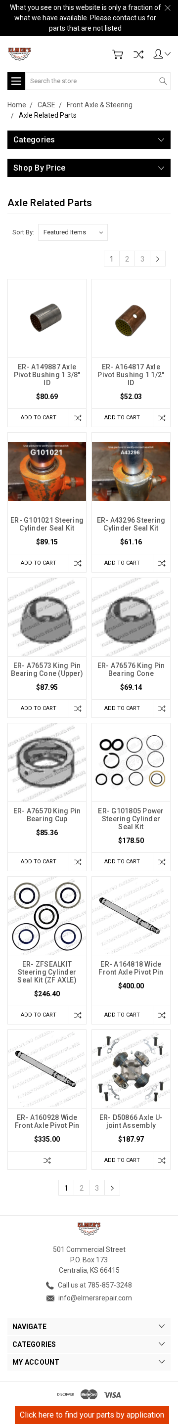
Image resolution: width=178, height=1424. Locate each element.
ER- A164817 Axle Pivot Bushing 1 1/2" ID (130, 375)
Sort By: (23, 232)
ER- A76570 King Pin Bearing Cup (47, 815)
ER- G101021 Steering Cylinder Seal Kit (47, 524)
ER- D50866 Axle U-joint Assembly (131, 1121)
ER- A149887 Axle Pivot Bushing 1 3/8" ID (47, 375)
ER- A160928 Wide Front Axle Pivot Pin (47, 1121)
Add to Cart (38, 417)
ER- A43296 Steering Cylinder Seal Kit (131, 524)
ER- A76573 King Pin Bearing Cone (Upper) (47, 669)
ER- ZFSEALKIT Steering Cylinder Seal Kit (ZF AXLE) (47, 972)
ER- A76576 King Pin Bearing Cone (131, 669)
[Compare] (138, 54)
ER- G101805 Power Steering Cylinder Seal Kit (131, 819)
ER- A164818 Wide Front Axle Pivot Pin (130, 968)
